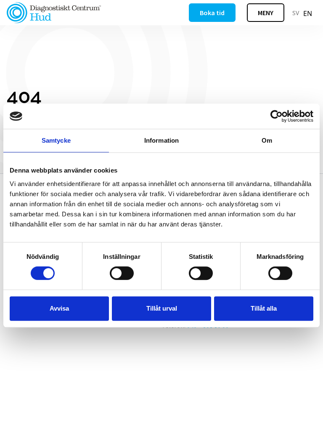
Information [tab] (161, 140)
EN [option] (307, 13)
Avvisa (59, 308)
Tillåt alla (264, 308)
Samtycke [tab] (56, 140)
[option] (307, 13)
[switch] (122, 273)
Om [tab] (267, 140)
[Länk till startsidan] (54, 12)
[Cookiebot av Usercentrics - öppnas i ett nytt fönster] (276, 116)
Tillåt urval (161, 308)
